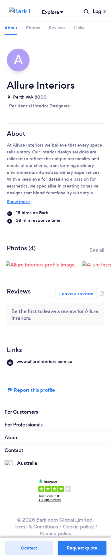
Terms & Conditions (36, 526)
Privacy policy (56, 533)
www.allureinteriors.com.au (44, 362)
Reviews (57, 28)
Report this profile (34, 390)
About (11, 28)
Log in (99, 11)
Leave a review (76, 293)
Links (79, 28)
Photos (33, 28)
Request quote (82, 548)
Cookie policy (78, 526)
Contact (29, 548)
